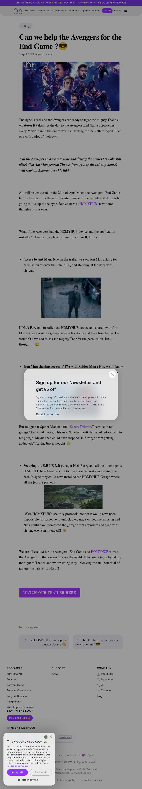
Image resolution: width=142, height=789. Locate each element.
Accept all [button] (17, 772)
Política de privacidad (18, 765)
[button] (29, 780)
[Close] (112, 374)
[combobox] (46, 737)
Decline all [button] (41, 772)
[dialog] (29, 759)
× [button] (50, 736)
